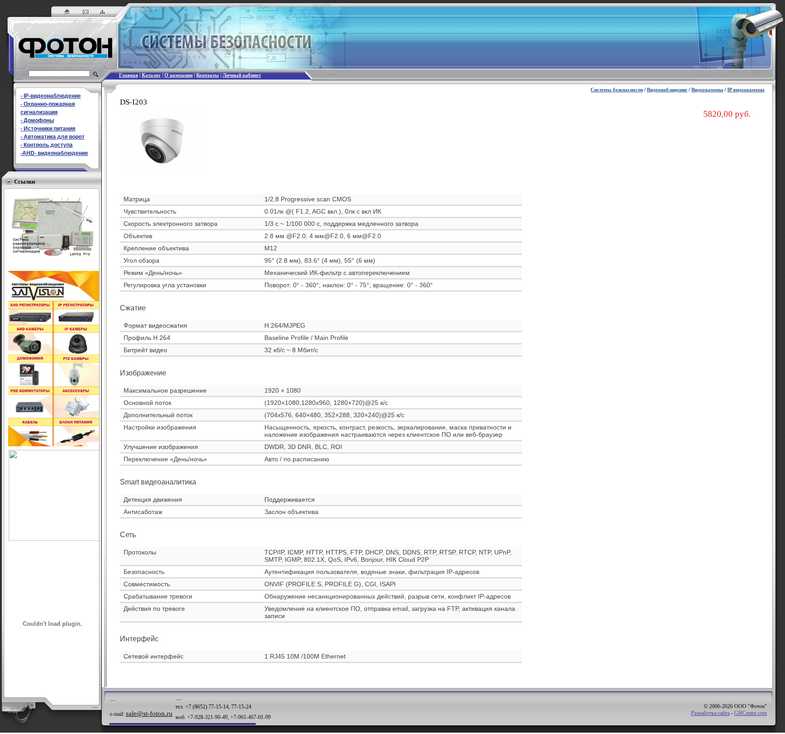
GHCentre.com (750, 713)
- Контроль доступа (46, 145)
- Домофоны (37, 120)
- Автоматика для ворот (52, 137)
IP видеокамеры (746, 89)
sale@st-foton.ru (149, 713)
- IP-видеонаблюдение (50, 96)
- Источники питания (47, 128)
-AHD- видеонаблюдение (54, 153)
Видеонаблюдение (667, 89)
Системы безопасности (617, 89)
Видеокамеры (707, 89)
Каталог (151, 75)
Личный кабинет (242, 75)
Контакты (207, 75)
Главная (128, 75)
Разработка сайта (710, 713)
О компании (178, 75)
